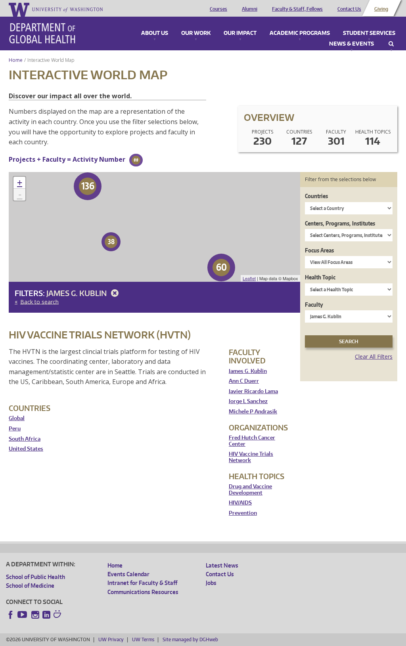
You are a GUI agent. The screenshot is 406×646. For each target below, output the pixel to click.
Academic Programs (300, 33)
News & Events (351, 44)
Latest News (222, 565)
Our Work (196, 33)
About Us (154, 33)
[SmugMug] (58, 615)
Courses (218, 9)
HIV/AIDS (240, 503)
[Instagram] (35, 614)
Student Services (369, 33)
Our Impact (240, 33)
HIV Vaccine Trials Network (251, 457)
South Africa (24, 439)
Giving (381, 9)
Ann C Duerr (244, 381)
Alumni (249, 9)
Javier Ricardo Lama (253, 391)
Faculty (314, 304)
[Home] (42, 33)
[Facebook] (10, 614)
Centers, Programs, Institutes (340, 223)
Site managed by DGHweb (190, 639)
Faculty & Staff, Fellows (297, 9)
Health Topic (320, 277)
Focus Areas (319, 250)
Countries (316, 196)
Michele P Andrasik (253, 412)
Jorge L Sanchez (248, 401)
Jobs (211, 582)
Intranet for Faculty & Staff (142, 582)
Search (391, 44)
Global (17, 418)
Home (16, 60)
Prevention (243, 513)
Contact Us (349, 9)
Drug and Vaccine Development (250, 490)
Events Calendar (128, 574)
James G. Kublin (77, 293)
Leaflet (249, 278)
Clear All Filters (374, 356)
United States (26, 449)
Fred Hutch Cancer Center (252, 441)
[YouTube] (23, 614)
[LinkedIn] (46, 614)
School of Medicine (30, 585)
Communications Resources (142, 592)
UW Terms (143, 639)
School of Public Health (35, 576)
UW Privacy (111, 639)
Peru (15, 429)
